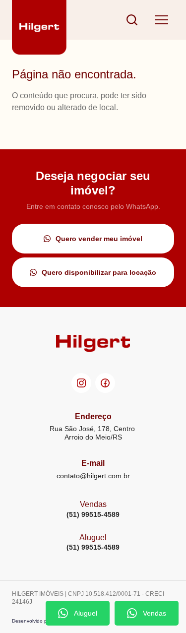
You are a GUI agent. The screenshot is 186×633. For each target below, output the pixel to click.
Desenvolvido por (32, 621)
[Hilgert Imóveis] (39, 20)
